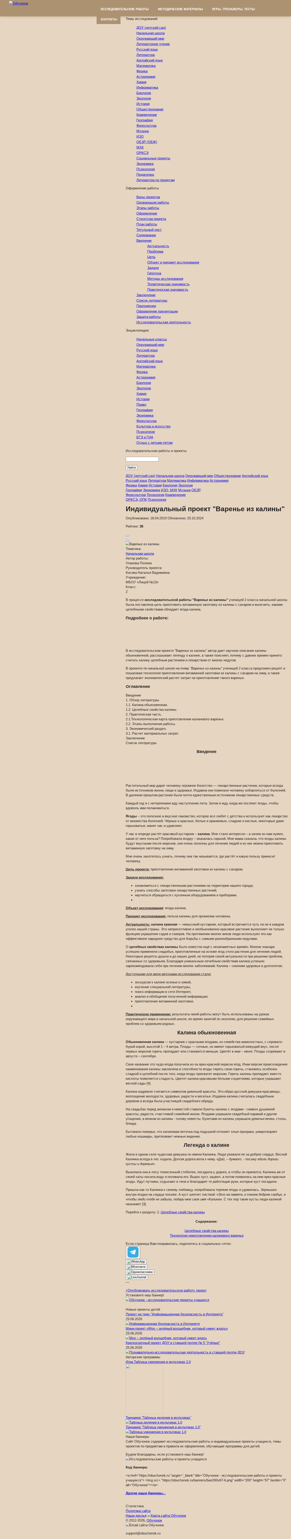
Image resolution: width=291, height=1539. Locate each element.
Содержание (146, 235)
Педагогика (145, 174)
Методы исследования (165, 279)
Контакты (109, 19)
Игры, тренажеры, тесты (233, 9)
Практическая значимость (167, 289)
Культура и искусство (153, 426)
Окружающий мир (150, 38)
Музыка (142, 131)
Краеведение (146, 115)
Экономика (144, 164)
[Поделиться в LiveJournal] (137, 1277)
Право (141, 404)
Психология (145, 169)
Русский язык (147, 49)
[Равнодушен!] (127, 540)
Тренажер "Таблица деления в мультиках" (158, 1417)
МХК (140, 147)
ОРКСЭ (142, 153)
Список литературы (151, 300)
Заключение (146, 295)
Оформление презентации (157, 311)
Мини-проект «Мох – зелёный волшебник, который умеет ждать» (177, 1328)
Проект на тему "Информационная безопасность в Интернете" (174, 1314)
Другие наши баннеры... (146, 1493)
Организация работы (152, 202)
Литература (145, 55)
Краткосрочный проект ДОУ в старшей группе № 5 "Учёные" (173, 1343)
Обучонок (154, 1520)
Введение (144, 240)
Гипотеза (154, 273)
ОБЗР (196, 490)
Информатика (147, 87)
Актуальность (158, 246)
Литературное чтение (153, 44)
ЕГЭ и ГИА (144, 437)
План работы (146, 224)
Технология (155, 495)
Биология (143, 93)
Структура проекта (151, 219)
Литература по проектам (155, 180)
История (143, 104)
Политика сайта (138, 1511)
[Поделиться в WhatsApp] (136, 1261)
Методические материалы (180, 9)
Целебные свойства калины (183, 1212)
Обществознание (149, 109)
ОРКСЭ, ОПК (136, 499)
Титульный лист (149, 230)
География (144, 120)
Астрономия (145, 76)
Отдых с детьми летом (154, 443)
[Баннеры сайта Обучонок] (167, 1300)
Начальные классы (151, 339)
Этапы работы (147, 208)
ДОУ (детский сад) (151, 27)
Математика (146, 66)
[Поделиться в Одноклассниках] (140, 1272)
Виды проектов (148, 197)
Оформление (146, 213)
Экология (143, 98)
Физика (142, 71)
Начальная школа (150, 33)
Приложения (146, 306)
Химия (141, 82)
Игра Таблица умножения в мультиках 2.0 (158, 1362)
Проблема (155, 251)
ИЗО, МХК (169, 490)
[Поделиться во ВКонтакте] (136, 1266)
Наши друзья (136, 1515)
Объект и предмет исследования (173, 262)
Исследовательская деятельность (163, 322)
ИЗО (140, 136)
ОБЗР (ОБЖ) (146, 142)
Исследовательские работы (125, 9)
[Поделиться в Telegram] (133, 1252)
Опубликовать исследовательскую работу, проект (166, 1290)
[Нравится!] (127, 535)
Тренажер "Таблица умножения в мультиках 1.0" (163, 1427)
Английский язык (149, 60)
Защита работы (148, 317)
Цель (151, 257)
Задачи (153, 268)
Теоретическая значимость (168, 284)
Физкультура (146, 125)
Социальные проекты (153, 158)
